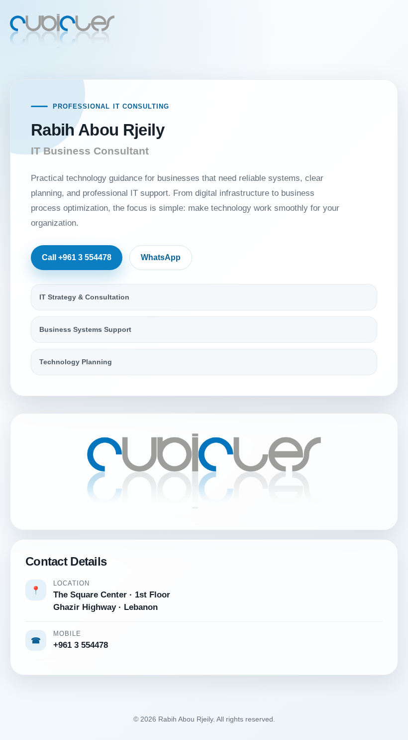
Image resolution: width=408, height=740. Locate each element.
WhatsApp (161, 257)
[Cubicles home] (62, 31)
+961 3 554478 (80, 645)
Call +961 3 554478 (76, 257)
